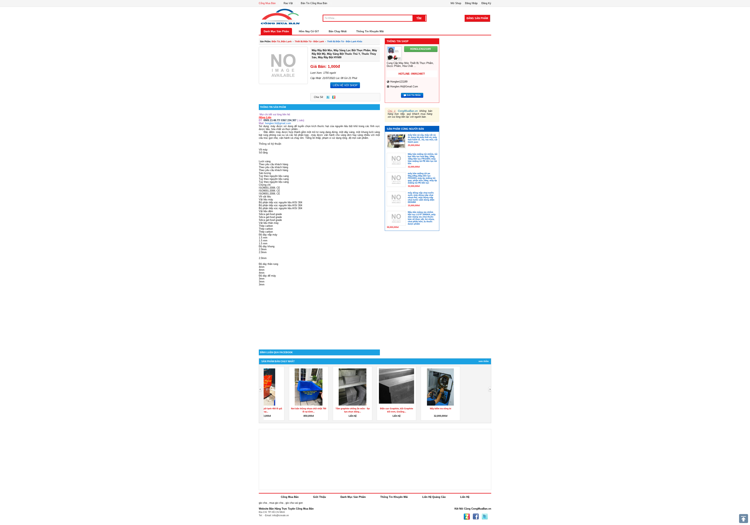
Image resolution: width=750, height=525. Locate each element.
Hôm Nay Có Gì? (309, 31)
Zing (333, 97)
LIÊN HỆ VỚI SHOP (345, 85)
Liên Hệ (464, 496)
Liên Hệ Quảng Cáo (434, 496)
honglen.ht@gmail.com (278, 123)
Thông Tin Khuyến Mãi (370, 31)
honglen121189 (398, 81)
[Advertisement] (319, 316)
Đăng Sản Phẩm (477, 18)
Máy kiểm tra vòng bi (373, 408)
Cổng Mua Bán (267, 3)
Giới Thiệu (319, 496)
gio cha (263, 502)
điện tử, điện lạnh (282, 41)
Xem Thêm (484, 361)
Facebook (476, 516)
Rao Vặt (288, 3)
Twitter (327, 97)
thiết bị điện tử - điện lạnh (309, 41)
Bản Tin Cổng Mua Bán (314, 3)
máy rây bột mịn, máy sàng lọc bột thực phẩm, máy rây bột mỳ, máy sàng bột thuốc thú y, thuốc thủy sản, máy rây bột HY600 (344, 54)
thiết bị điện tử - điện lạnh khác (344, 41)
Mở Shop (456, 3)
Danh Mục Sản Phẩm (276, 31)
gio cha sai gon (294, 502)
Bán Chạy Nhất (337, 31)
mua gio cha (276, 502)
